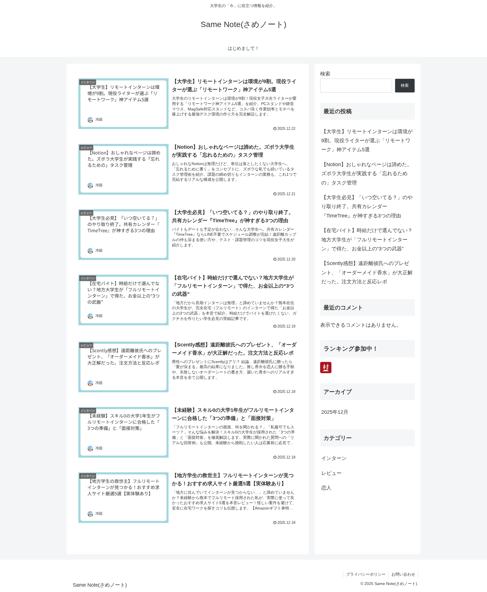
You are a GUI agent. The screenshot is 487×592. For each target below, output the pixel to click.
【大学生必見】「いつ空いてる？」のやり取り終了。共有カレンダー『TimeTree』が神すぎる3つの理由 (367, 207)
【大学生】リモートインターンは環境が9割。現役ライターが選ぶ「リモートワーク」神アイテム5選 (367, 141)
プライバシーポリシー (366, 574)
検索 (325, 74)
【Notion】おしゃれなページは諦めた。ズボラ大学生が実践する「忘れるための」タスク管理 (366, 174)
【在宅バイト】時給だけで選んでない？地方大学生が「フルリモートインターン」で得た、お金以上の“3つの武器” (367, 240)
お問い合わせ (403, 574)
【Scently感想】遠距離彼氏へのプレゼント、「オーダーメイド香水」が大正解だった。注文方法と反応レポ (367, 272)
